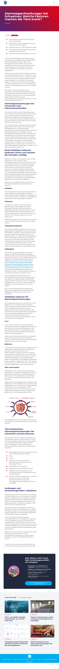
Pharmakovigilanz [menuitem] (6, 659)
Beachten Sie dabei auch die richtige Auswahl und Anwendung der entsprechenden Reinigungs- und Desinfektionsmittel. (19, 264)
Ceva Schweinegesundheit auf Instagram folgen (38, 583)
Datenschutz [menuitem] (25, 659)
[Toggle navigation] (53, 2)
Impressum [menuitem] (33, 659)
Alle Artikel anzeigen (26, 597)
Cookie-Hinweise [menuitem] (17, 659)
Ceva (31, 661)
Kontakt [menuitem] (39, 659)
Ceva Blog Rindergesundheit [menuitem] (49, 659)
